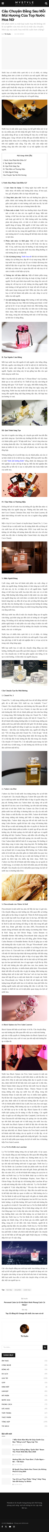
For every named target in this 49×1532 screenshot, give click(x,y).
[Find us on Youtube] (10, 1526)
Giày (3, 1382)
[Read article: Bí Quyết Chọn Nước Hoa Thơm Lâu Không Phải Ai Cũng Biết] (6, 1471)
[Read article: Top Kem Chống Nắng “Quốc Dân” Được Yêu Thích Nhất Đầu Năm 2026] (6, 1452)
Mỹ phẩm (5, 1395)
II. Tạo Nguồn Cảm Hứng (12, 163)
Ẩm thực (5, 1361)
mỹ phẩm (18, 1290)
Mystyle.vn (10, 1523)
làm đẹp (9, 1290)
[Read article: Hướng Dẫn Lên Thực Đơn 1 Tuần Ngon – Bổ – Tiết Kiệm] (6, 1461)
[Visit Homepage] (24, 3)
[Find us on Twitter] (6, 1526)
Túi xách (5, 1426)
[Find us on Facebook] (2, 1526)
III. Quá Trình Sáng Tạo (11, 166)
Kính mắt (5, 1387)
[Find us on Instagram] (14, 1526)
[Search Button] (46, 3)
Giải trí (5, 1378)
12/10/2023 (19, 34)
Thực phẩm (6, 1417)
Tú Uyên (8, 34)
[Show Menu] (3, 3)
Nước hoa (6, 1400)
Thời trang (6, 1413)
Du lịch (5, 1374)
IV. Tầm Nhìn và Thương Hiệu (14, 169)
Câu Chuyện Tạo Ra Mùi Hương (14, 175)
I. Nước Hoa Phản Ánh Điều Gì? (15, 160)
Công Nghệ (6, 1365)
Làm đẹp (5, 1391)
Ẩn (31, 156)
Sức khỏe (6, 1408)
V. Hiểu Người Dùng (10, 172)
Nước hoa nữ (26, 257)
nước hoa (27, 1290)
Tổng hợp (6, 1422)
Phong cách (7, 1404)
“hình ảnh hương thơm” (15, 461)
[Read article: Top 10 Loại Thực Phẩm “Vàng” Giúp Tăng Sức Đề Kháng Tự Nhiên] (6, 1481)
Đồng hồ (5, 1369)
